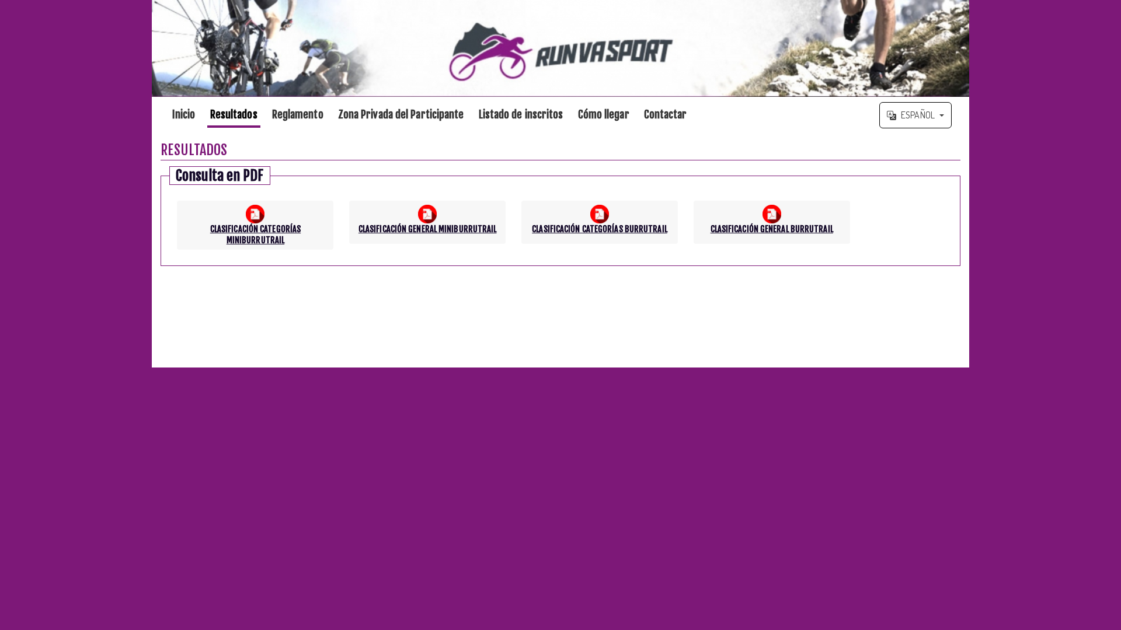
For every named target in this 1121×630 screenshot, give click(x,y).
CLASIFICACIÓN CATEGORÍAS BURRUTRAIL (599, 229)
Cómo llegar (603, 114)
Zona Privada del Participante (401, 114)
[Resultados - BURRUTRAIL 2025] (560, 48)
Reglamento (297, 114)
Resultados (233, 114)
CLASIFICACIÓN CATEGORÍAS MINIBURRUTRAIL (255, 234)
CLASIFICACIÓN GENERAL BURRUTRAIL (772, 229)
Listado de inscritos (521, 114)
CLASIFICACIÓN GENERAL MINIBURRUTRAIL (427, 229)
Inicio (184, 114)
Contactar (665, 114)
